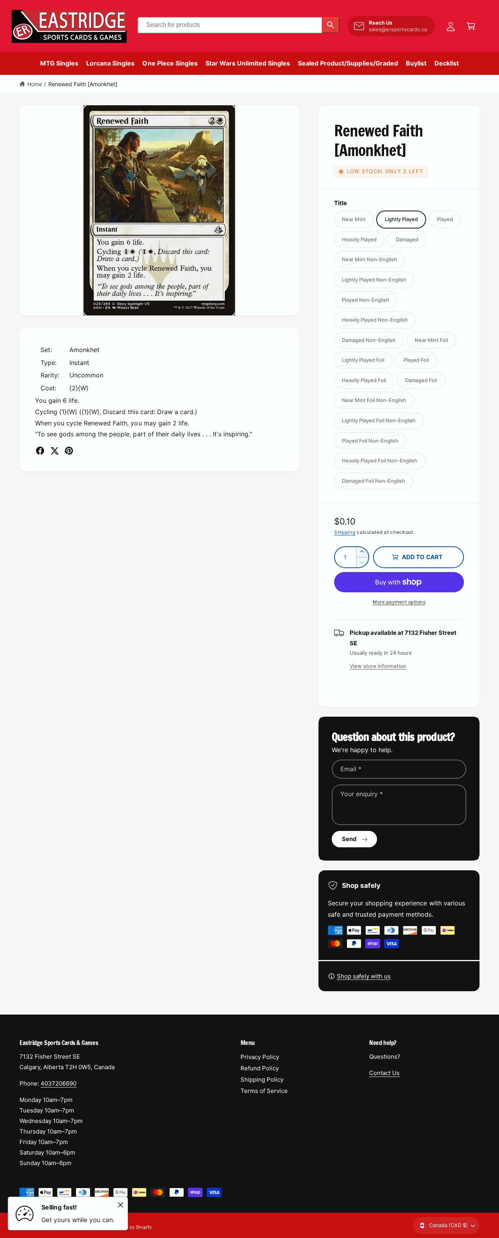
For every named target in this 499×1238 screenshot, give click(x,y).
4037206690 (58, 1083)
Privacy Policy (260, 1057)
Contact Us (384, 1073)
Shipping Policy (262, 1079)
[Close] (120, 1205)
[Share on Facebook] (40, 451)
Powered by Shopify (131, 1227)
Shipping (345, 532)
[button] (471, 26)
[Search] (331, 25)
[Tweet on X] (55, 451)
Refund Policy (260, 1068)
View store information (378, 666)
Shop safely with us (364, 976)
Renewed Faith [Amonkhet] (82, 84)
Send (349, 839)
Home (34, 84)
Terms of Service (264, 1091)
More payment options (399, 602)
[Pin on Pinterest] (69, 451)
